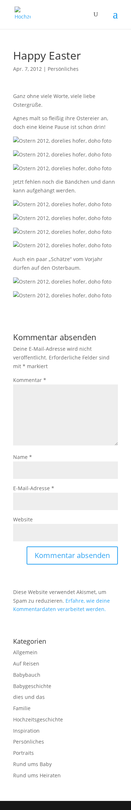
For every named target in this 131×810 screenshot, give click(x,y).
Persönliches (63, 68)
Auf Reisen (26, 663)
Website (23, 519)
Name (22, 456)
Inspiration (26, 730)
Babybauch (26, 674)
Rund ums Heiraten (37, 775)
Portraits (23, 752)
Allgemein (25, 652)
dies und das (29, 696)
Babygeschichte (32, 686)
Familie (22, 708)
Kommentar (29, 379)
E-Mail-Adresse (33, 488)
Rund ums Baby (32, 764)
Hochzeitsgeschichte (38, 719)
